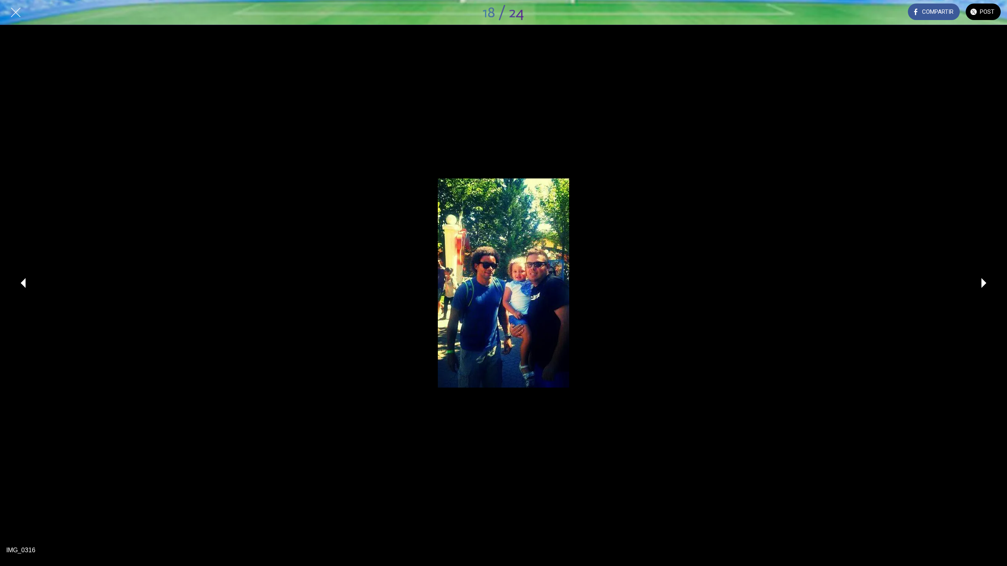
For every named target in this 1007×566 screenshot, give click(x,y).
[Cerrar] (15, 12)
